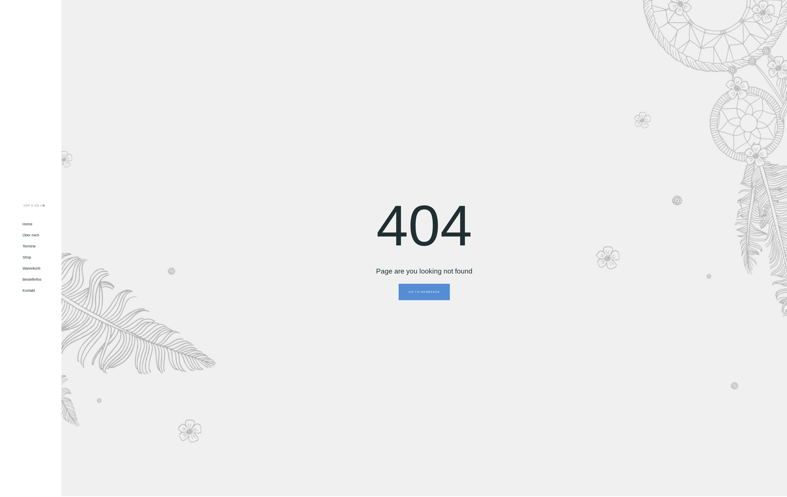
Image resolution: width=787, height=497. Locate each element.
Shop (27, 257)
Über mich (31, 235)
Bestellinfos (32, 279)
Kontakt (29, 290)
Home (27, 224)
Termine (29, 246)
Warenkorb (31, 268)
